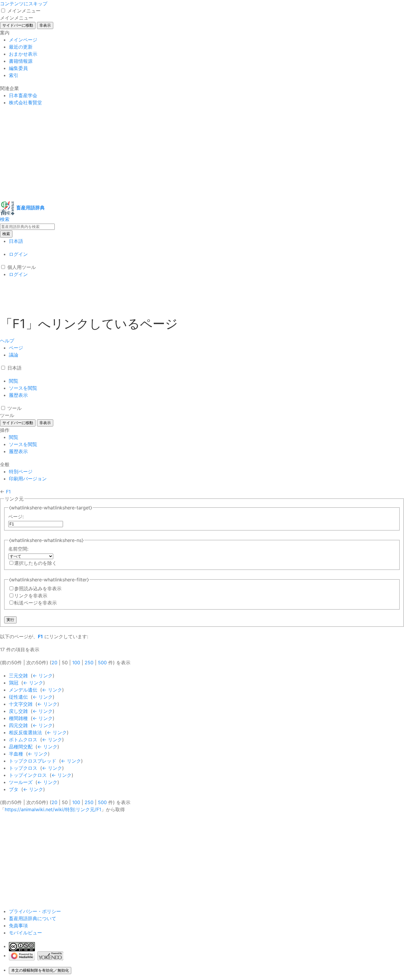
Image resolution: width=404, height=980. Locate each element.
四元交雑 (18, 725)
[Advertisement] (177, 153)
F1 (8, 492)
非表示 (45, 25)
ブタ (13, 789)
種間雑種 (18, 718)
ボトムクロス (23, 739)
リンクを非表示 (30, 596)
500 (102, 662)
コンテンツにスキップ (23, 4)
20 (54, 662)
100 (76, 662)
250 (89, 662)
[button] (3, 10)
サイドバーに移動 (17, 25)
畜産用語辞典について (32, 918)
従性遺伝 (18, 697)
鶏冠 (13, 683)
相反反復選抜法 (25, 732)
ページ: (16, 516)
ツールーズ (21, 782)
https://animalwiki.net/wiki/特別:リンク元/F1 (53, 809)
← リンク (43, 676)
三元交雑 (18, 676)
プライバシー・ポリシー (35, 911)
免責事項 (18, 925)
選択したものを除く (35, 563)
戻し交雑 (18, 711)
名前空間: (18, 549)
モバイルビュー (25, 933)
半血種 (16, 754)
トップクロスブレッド (32, 761)
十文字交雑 (21, 704)
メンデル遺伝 (23, 690)
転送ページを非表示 (35, 603)
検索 (6, 234)
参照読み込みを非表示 (38, 588)
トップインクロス (28, 775)
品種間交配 (21, 747)
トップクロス (23, 768)
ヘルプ (7, 341)
